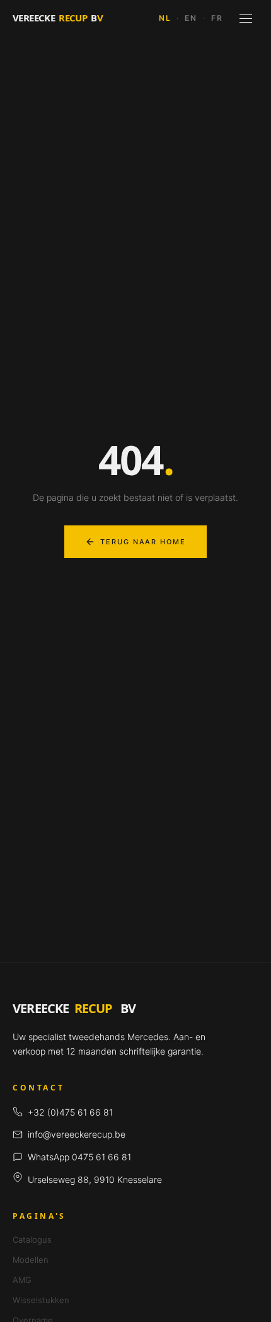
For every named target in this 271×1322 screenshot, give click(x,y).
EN (191, 18)
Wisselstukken (41, 1300)
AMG (22, 1280)
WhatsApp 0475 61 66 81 (79, 1156)
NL (165, 18)
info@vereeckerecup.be (76, 1134)
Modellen (31, 1260)
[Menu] (245, 18)
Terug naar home (143, 541)
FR (217, 18)
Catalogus (32, 1240)
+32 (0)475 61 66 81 (70, 1112)
